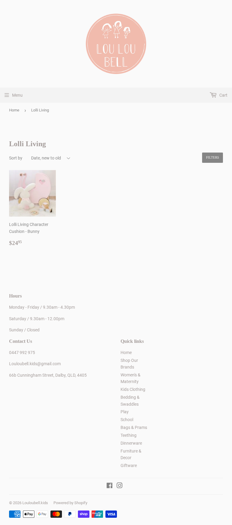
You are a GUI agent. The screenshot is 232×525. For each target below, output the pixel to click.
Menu (17, 95)
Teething (129, 435)
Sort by (15, 158)
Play (125, 411)
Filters (212, 158)
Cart (222, 95)
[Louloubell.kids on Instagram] (120, 486)
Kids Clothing (133, 389)
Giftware (129, 465)
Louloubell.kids (35, 503)
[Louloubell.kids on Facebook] (109, 486)
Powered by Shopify (70, 503)
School (127, 419)
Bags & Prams (134, 427)
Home (14, 110)
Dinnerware (131, 443)
